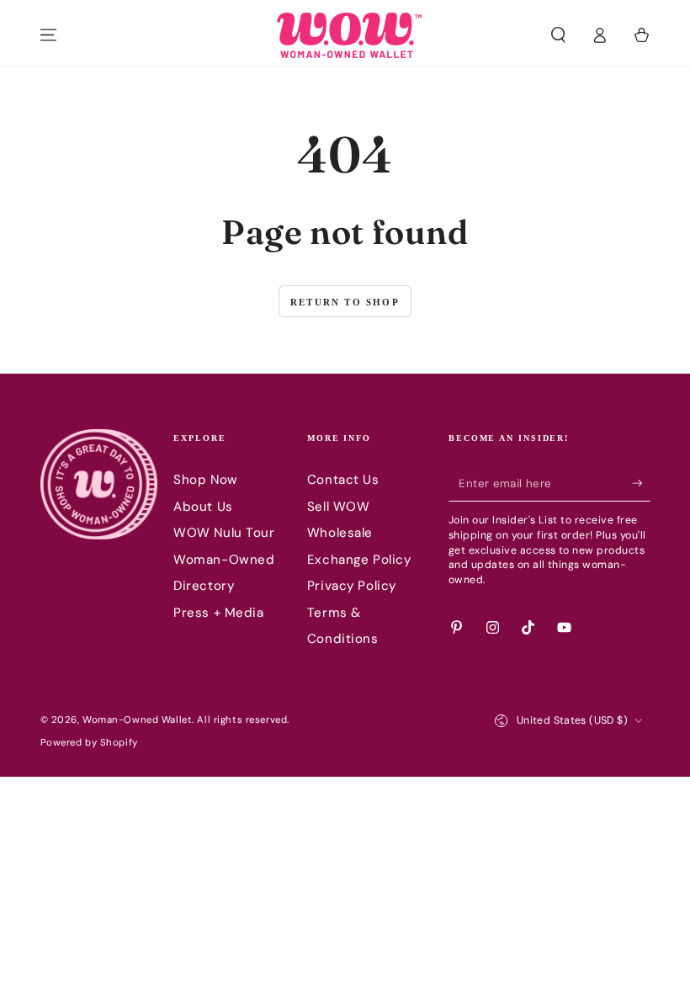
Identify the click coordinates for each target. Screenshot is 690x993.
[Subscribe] (641, 483)
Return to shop (345, 302)
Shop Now (205, 479)
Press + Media (218, 612)
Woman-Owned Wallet (137, 720)
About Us (203, 506)
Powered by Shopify (89, 742)
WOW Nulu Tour (223, 532)
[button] (558, 35)
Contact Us (343, 479)
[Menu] (48, 35)
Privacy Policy (351, 585)
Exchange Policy (359, 559)
